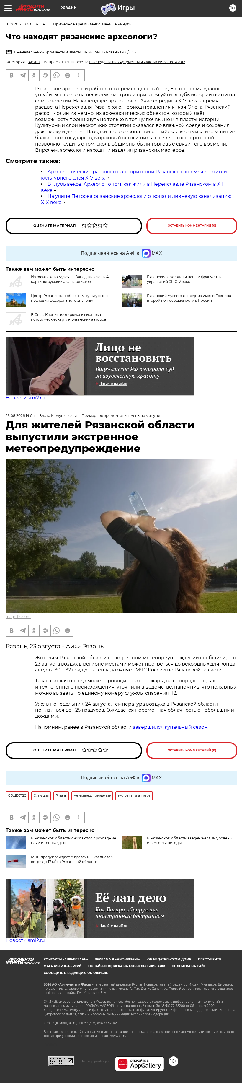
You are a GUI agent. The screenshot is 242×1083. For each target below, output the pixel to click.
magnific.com (18, 616)
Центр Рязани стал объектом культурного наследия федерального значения (70, 298)
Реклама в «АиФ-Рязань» (117, 959)
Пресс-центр (209, 959)
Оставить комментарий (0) (192, 226)
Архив (34, 62)
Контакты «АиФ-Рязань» (66, 959)
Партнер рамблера (95, 1061)
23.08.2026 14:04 (20, 415)
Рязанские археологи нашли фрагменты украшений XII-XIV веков (184, 279)
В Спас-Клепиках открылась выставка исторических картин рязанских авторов (68, 317)
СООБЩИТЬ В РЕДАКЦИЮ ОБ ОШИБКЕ (76, 973)
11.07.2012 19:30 (18, 24)
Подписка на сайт (188, 966)
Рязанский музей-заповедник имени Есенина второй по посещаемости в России (189, 298)
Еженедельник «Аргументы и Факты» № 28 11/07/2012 (137, 62)
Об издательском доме (169, 959)
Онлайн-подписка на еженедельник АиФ (126, 966)
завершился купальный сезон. (170, 727)
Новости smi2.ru (25, 398)
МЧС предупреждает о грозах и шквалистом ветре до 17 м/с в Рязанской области (72, 859)
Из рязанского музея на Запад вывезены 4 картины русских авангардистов (70, 279)
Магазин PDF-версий (62, 966)
